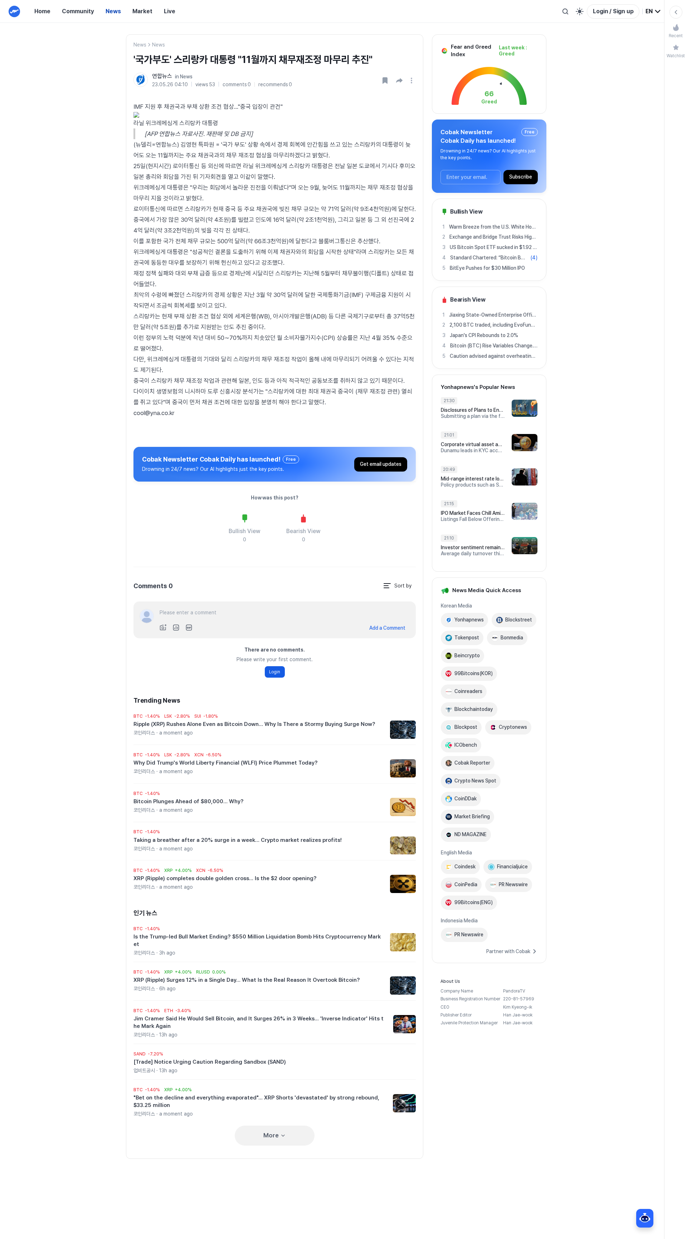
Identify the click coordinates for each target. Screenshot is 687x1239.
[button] (399, 80)
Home (42, 11)
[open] (412, 80)
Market (142, 11)
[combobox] (653, 11)
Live (169, 11)
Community (78, 11)
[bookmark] (385, 80)
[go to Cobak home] (14, 11)
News (113, 11)
